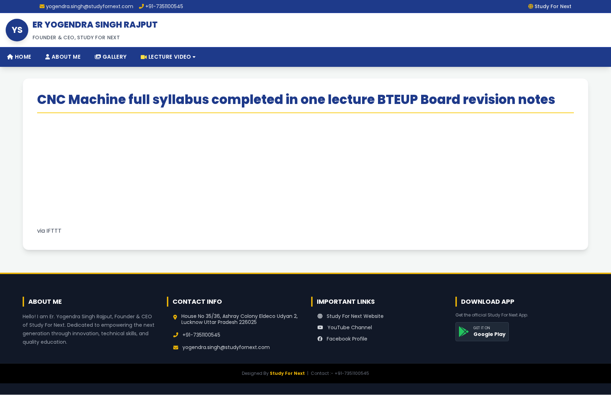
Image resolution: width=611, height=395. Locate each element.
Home (22, 56)
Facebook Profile (346, 338)
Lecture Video (170, 56)
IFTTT (54, 231)
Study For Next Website (354, 316)
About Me (65, 56)
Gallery (114, 56)
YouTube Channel (349, 327)
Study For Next (287, 373)
